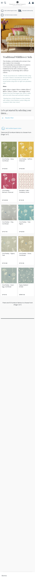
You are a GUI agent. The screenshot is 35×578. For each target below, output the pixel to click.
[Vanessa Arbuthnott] (17, 3)
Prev (31, 50)
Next (31, 46)
